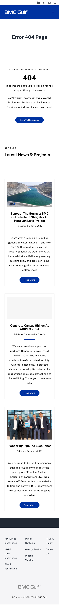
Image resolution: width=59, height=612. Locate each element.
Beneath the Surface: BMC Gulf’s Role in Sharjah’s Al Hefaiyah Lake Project (29, 217)
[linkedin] (38, 3)
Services (12, 107)
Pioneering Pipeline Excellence (29, 446)
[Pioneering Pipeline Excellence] (29, 412)
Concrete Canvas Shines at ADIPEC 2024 (29, 327)
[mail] (49, 3)
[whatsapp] (44, 3)
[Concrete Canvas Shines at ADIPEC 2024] (29, 308)
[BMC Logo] (16, 10)
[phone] (55, 3)
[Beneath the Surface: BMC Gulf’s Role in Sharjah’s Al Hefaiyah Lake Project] (29, 184)
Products (27, 102)
